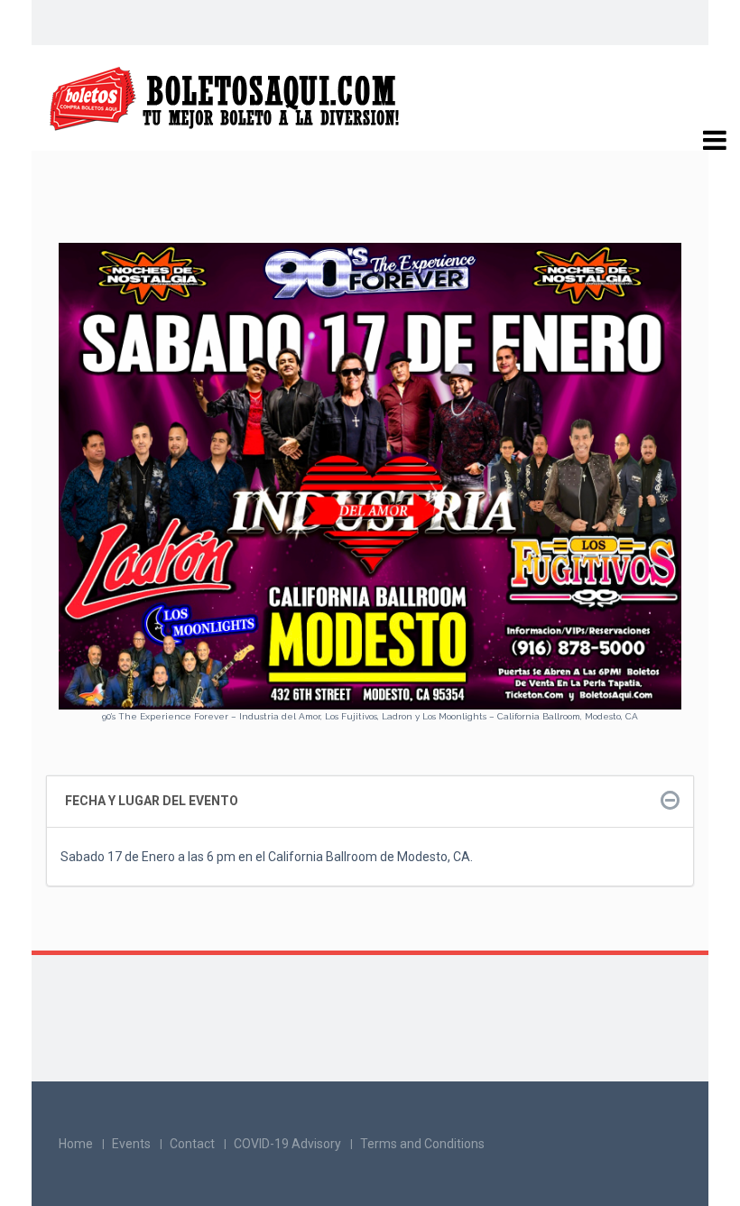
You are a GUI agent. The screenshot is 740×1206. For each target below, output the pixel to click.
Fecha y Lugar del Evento (151, 800)
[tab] (370, 801)
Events (131, 1143)
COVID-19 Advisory (287, 1143)
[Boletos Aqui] (225, 99)
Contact (192, 1143)
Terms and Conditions (422, 1143)
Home (76, 1143)
